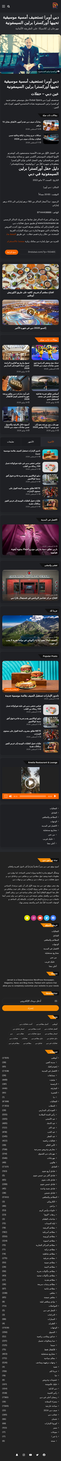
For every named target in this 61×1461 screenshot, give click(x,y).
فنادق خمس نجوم (47, 1184)
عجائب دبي (52, 1415)
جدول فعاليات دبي (34, 1034)
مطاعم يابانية (49, 1288)
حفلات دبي (20, 1034)
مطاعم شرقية (49, 1258)
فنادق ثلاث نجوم (48, 1180)
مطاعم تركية (49, 1249)
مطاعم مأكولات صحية (46, 1275)
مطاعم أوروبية (49, 1236)
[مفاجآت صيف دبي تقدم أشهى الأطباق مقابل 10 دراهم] (51, 125)
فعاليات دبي (13, 1038)
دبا (54, 1097)
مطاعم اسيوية (49, 1240)
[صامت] (10, 796)
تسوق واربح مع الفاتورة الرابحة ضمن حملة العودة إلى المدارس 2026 (16, 365)
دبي (11, 1034)
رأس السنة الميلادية (47, 1114)
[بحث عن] (8, 7)
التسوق (52, 1332)
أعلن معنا (51, 843)
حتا (56, 1375)
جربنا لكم (53, 1371)
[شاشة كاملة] (6, 796)
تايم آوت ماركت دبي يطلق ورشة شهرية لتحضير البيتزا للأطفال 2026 (16, 396)
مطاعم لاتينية (49, 1267)
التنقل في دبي (49, 1310)
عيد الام (52, 1127)
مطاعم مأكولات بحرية (46, 1271)
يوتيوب (52, 1079)
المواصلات (53, 1306)
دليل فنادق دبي (52, 1038)
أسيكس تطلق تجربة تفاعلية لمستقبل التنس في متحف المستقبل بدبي (47, 396)
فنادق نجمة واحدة (47, 1188)
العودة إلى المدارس (47, 1110)
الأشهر (31, 441)
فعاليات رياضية (49, 1140)
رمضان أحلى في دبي (48, 1397)
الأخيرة (51, 441)
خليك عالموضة (51, 1384)
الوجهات (53, 821)
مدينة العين (50, 1062)
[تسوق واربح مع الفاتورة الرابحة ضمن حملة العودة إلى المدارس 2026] (15, 352)
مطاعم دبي (27, 1043)
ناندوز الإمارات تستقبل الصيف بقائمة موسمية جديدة (32, 695)
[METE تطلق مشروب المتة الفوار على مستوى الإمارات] (50, 492)
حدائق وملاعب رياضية (46, 1336)
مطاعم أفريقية (49, 1227)
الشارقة (54, 1088)
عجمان (54, 1419)
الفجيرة (54, 1093)
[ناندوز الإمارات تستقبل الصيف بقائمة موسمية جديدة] (50, 454)
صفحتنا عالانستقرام (16, 241)
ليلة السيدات (50, 1223)
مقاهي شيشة (49, 1297)
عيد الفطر (51, 1136)
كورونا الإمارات (51, 1423)
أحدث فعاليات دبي (25, 1024)
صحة (53, 1441)
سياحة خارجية (51, 1406)
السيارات (51, 1319)
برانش (52, 1206)
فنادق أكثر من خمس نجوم (44, 1175)
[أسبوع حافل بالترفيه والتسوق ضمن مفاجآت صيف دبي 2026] (15, 414)
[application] (30, 783)
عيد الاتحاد (51, 1123)
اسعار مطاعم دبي (51, 1034)
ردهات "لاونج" (49, 1214)
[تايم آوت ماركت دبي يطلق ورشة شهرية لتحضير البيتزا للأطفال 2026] (15, 383)
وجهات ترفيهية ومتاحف (45, 1362)
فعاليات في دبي (51, 1043)
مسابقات (51, 1075)
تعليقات (10, 441)
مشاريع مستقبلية (50, 830)
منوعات (54, 1432)
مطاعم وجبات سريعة (46, 1284)
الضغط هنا (11, 234)
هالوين (52, 1162)
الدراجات (51, 1314)
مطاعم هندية (50, 1280)
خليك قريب (48, 839)
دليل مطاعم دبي (37, 1038)
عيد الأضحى (50, 1119)
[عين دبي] (55, 6)
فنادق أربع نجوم (48, 1171)
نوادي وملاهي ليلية (47, 1301)
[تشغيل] (55, 796)
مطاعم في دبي (14, 1043)
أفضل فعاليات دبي (50, 1029)
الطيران (52, 1323)
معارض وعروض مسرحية (44, 1149)
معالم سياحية (49, 1358)
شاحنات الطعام (48, 1219)
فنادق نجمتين (49, 1193)
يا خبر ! (54, 1436)
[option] (30, 539)
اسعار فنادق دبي (18, 1029)
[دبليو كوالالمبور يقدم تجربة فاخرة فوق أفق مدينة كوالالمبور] (50, 479)
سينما (53, 1345)
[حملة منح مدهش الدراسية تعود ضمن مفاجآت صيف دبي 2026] (45, 352)
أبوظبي (54, 1024)
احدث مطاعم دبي (34, 1029)
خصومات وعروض (49, 1380)
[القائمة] (3, 7)
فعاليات (24, 1038)
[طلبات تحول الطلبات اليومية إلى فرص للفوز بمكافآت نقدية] (50, 504)
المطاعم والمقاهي (49, 817)
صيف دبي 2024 (50, 1410)
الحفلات (52, 1106)
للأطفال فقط (49, 1349)
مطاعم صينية (49, 1262)
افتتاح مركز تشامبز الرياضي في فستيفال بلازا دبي (34, 597)
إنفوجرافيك (52, 1066)
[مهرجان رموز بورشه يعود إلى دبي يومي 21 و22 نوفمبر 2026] (45, 414)
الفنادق (54, 813)
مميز (55, 1428)
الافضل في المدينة (49, 826)
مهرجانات (51, 1158)
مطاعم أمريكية (49, 1232)
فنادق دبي (38, 1043)
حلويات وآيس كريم (47, 1210)
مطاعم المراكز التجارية (45, 1245)
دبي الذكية (53, 1388)
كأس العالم (50, 1145)
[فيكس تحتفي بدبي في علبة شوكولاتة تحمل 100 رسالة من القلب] (50, 467)
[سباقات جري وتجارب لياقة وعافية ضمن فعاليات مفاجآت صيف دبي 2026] (51, 138)
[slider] (33, 796)
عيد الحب (51, 1132)
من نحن (51, 834)
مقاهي (52, 1293)
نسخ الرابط (11, 252)
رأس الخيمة (52, 1393)
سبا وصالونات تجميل (46, 1341)
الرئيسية (53, 1084)
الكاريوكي (51, 1201)
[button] (30, 783)
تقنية (55, 1367)
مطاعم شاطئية (49, 1254)
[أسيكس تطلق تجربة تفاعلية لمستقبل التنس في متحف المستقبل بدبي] (45, 383)
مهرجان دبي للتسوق (46, 1153)
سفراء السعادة (51, 1401)
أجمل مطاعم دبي (42, 1024)
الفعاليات (53, 808)
